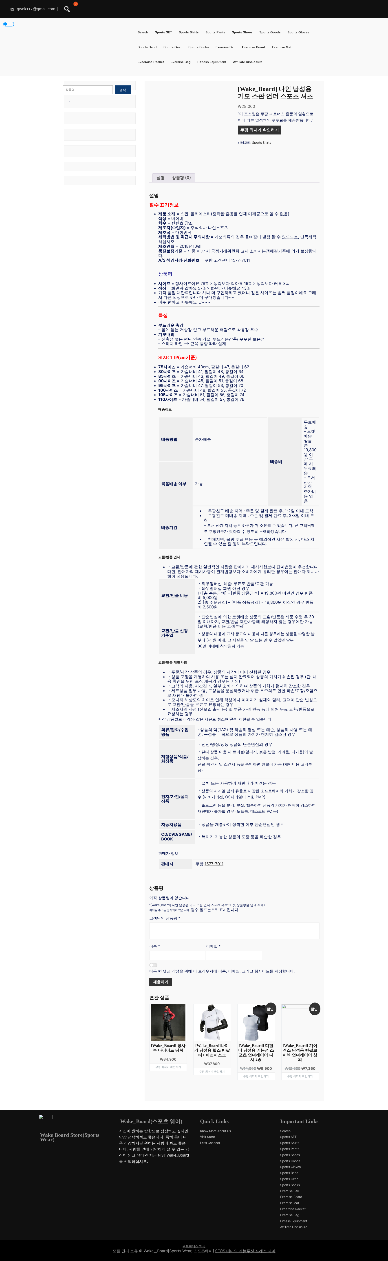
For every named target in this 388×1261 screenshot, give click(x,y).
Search (143, 32)
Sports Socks (198, 47)
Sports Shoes (242, 32)
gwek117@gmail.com (35, 9)
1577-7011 (214, 864)
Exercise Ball (225, 47)
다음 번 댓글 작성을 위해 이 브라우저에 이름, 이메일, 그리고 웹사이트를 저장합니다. (222, 971)
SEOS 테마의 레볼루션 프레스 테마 (245, 1251)
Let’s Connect (210, 1143)
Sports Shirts (189, 32)
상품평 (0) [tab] (181, 177)
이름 (154, 946)
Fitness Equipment (211, 62)
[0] (75, 9)
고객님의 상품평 (164, 918)
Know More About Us (215, 1131)
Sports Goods (270, 32)
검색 (122, 90)
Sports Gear (172, 47)
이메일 (213, 946)
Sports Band (147, 47)
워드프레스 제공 (194, 1246)
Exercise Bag (181, 62)
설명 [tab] (161, 177)
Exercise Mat (281, 47)
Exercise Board (253, 47)
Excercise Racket (151, 62)
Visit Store (207, 1137)
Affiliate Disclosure (247, 62)
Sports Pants (215, 32)
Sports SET (163, 32)
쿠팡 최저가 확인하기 (259, 130)
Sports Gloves (298, 32)
